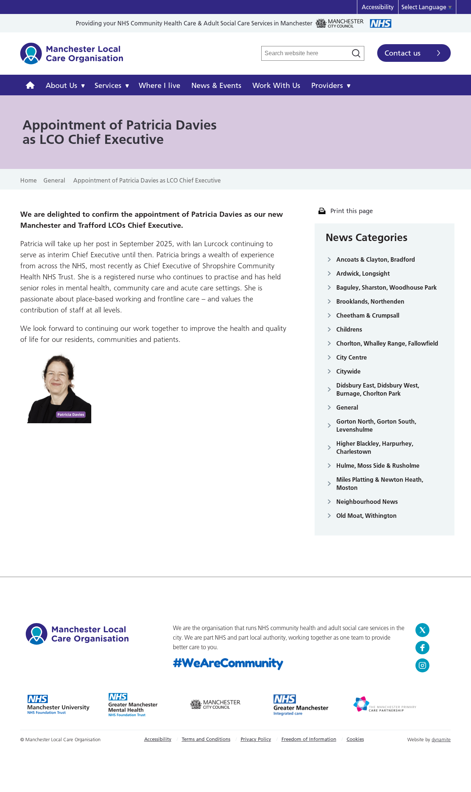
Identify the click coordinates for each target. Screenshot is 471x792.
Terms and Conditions (206, 739)
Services (108, 85)
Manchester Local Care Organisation (71, 57)
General (347, 407)
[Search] (356, 53)
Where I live (159, 85)
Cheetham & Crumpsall (367, 315)
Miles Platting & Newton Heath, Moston (379, 483)
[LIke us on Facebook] (430, 648)
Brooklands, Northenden (370, 301)
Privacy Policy (256, 739)
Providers (327, 85)
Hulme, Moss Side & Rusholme (377, 465)
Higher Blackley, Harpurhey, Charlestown (374, 447)
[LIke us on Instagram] (430, 665)
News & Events (216, 85)
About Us (61, 85)
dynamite (441, 739)
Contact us (403, 53)
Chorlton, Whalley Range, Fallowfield (387, 343)
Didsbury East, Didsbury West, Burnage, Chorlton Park (377, 389)
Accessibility (378, 7)
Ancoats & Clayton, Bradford (375, 259)
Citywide (348, 371)
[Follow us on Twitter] (430, 630)
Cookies (355, 739)
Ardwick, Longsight (363, 273)
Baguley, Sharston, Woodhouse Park (386, 287)
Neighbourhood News (367, 501)
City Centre (351, 357)
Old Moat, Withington (366, 515)
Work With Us (276, 85)
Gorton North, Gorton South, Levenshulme (376, 425)
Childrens (349, 329)
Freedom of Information (308, 739)
